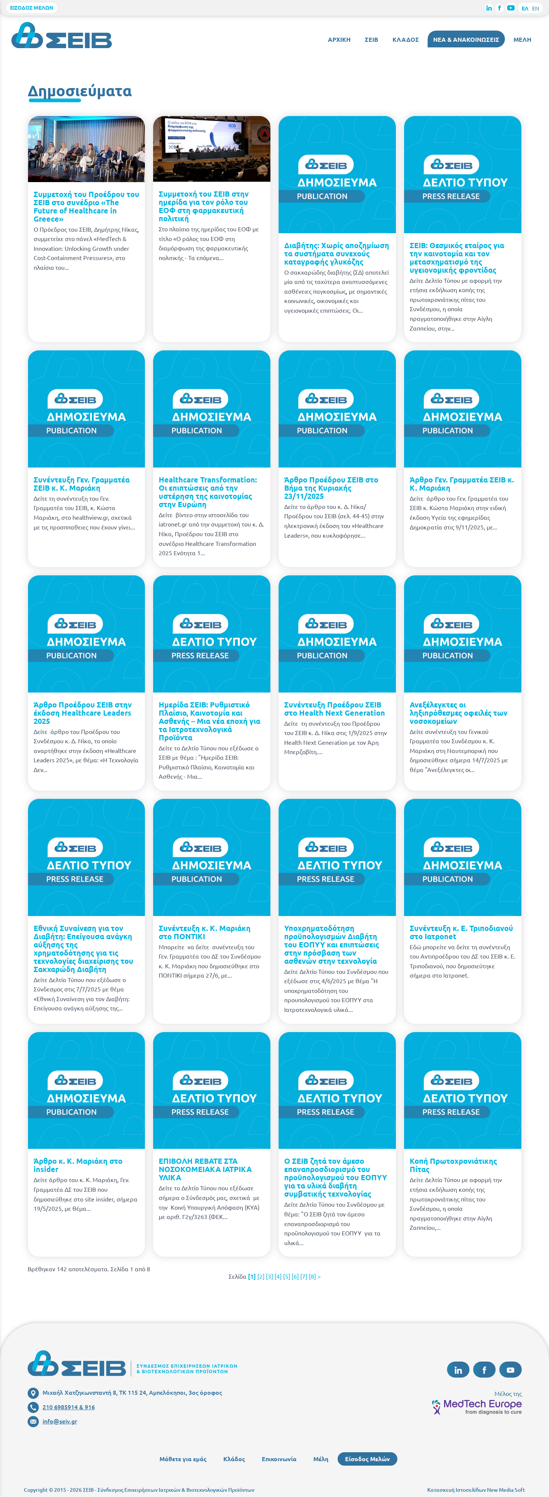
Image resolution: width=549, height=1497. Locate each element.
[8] (312, 1276)
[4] (278, 1276)
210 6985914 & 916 (69, 1407)
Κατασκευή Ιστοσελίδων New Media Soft (476, 1489)
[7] (303, 1276)
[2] (260, 1276)
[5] (286, 1276)
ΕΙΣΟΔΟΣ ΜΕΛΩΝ (31, 7)
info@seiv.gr (60, 1421)
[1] (252, 1276)
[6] (295, 1276)
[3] (269, 1276)
